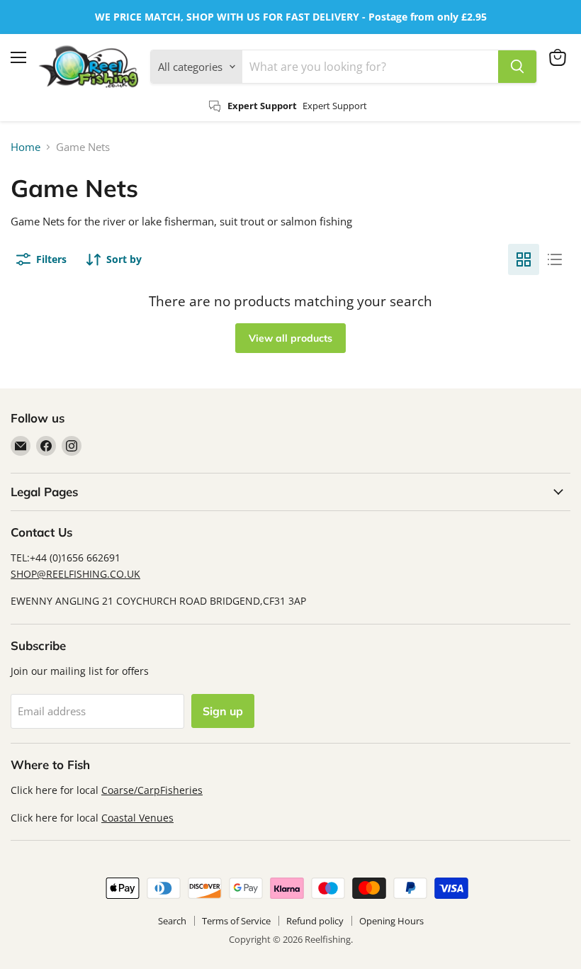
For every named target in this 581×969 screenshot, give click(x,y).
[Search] (517, 66)
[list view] (554, 259)
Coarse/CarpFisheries (152, 790)
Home (25, 147)
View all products (290, 338)
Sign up (223, 711)
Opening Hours (391, 920)
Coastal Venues (137, 817)
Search (172, 920)
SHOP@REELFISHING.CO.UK (75, 574)
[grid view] (523, 259)
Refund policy (315, 920)
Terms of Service (236, 920)
